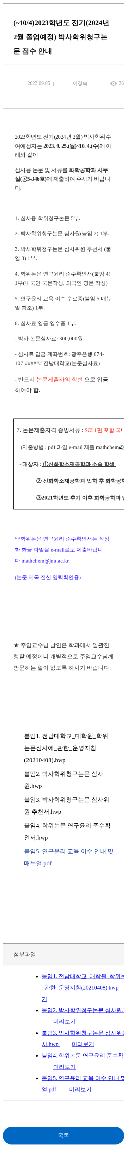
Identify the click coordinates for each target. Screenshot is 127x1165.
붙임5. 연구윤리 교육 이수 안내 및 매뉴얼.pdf (69, 857)
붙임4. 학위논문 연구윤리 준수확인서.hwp (67, 831)
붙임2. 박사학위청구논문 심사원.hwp (63, 780)
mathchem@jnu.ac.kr (45, 561)
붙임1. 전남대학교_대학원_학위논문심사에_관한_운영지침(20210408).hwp (66, 748)
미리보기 (64, 1022)
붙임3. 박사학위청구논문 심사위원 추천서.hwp (66, 805)
